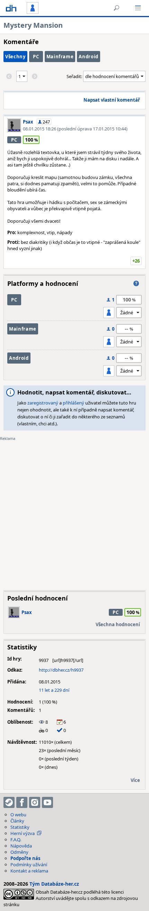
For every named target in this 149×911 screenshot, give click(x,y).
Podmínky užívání (28, 864)
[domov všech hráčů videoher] (11, 8)
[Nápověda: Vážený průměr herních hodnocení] (136, 283)
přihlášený (73, 403)
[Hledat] (116, 8)
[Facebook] (21, 802)
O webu (18, 814)
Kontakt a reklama (29, 871)
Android (88, 56)
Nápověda (21, 846)
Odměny (19, 852)
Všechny (15, 56)
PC (36, 56)
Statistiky (19, 827)
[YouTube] (47, 802)
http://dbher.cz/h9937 (61, 670)
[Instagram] (34, 802)
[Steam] (9, 802)
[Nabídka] (138, 8)
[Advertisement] (74, 510)
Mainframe (60, 56)
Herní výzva (22, 833)
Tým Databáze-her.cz (54, 883)
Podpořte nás (25, 858)
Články (17, 821)
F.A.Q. (15, 839)
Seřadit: (75, 76)
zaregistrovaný (42, 403)
